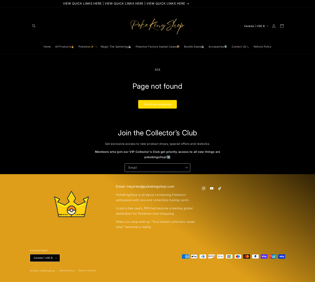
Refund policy (66, 270)
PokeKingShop (47, 270)
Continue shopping (157, 104)
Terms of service (87, 270)
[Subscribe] (186, 167)
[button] (34, 26)
